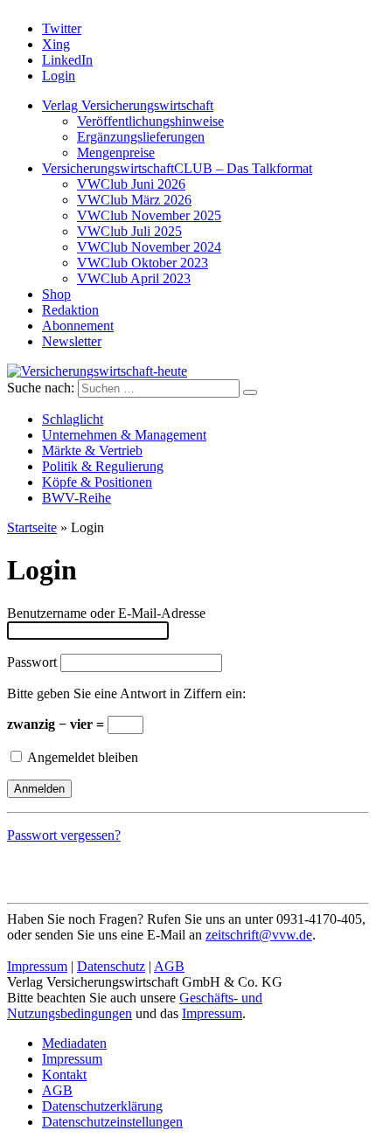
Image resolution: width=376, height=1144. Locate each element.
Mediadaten (74, 1043)
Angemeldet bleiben (81, 757)
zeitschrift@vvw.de (258, 934)
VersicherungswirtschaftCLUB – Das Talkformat (177, 168)
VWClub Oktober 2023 (142, 262)
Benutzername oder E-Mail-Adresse (106, 613)
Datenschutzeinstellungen (112, 1121)
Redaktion (70, 309)
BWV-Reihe (76, 497)
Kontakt (64, 1074)
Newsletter (71, 341)
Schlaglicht (72, 419)
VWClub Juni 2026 (131, 184)
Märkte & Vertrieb (92, 450)
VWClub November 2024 (149, 246)
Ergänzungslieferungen (141, 136)
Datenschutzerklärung (102, 1106)
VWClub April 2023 (134, 278)
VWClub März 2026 (134, 199)
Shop (56, 294)
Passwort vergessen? (64, 835)
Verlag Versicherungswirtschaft (127, 105)
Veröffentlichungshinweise (150, 121)
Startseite (32, 527)
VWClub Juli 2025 (129, 231)
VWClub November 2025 (149, 215)
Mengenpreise (116, 152)
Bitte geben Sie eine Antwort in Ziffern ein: (126, 693)
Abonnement (78, 325)
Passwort (32, 662)
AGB (169, 966)
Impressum (37, 966)
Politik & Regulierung (103, 466)
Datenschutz (111, 966)
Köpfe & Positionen (97, 482)
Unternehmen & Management (124, 434)
